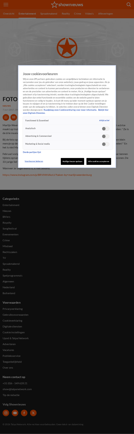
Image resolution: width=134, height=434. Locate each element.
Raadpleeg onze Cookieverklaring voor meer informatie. (70, 110)
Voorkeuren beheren (34, 161)
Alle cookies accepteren (98, 161)
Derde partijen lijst (32, 152)
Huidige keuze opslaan (72, 161)
